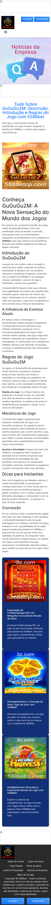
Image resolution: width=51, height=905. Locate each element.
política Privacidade (13, 870)
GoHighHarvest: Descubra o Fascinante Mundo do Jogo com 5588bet (25, 790)
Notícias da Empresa (26, 49)
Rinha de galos (34, 865)
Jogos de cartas (16, 861)
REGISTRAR (42, 19)
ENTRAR (27, 19)
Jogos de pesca (36, 861)
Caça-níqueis (16, 865)
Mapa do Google (25, 874)
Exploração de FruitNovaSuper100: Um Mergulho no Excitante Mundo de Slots (24, 614)
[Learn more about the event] (25, 12)
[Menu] (5, 32)
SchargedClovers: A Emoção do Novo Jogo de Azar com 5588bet (25, 704)
